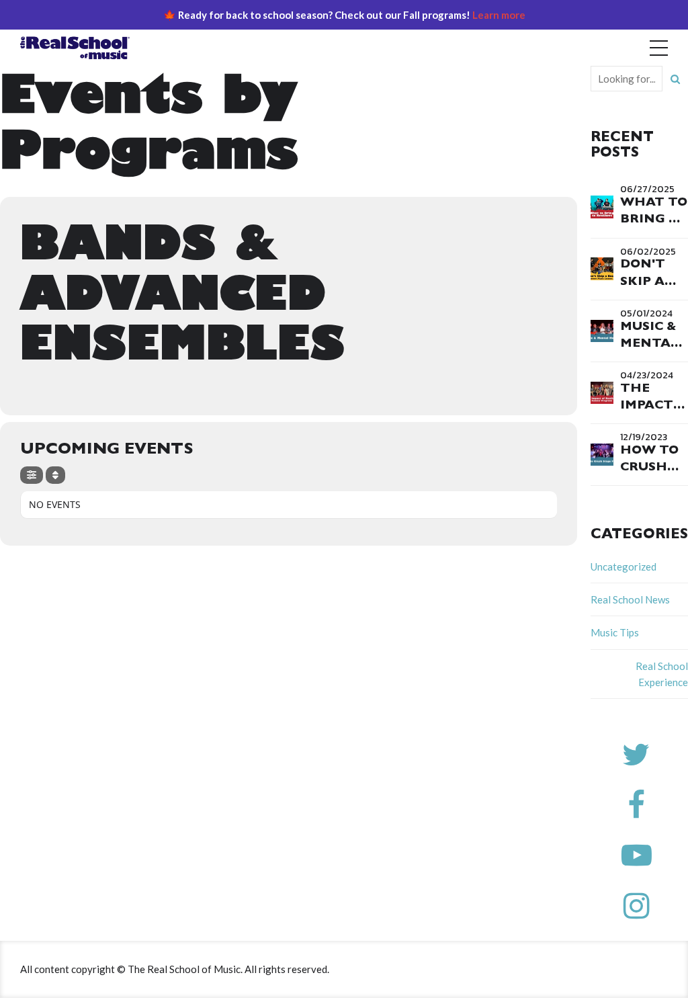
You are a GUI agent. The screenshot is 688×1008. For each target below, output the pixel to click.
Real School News (630, 599)
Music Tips (615, 632)
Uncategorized (623, 566)
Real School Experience (662, 674)
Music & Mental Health (649, 345)
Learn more (498, 15)
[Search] (675, 78)
